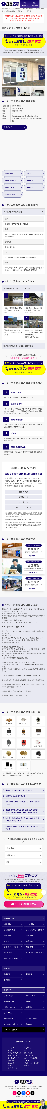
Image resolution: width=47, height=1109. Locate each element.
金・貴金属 (10, 848)
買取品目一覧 (9, 918)
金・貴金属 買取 (9, 930)
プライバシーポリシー (12, 1024)
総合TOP (7, 990)
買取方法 (30, 180)
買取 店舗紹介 (16, 8)
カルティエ (28, 1053)
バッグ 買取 (30, 924)
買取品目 (30, 187)
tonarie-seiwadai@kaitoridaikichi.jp (25, 116)
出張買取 (33, 565)
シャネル (11, 1065)
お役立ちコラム (9, 1007)
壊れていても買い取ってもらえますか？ (20, 790)
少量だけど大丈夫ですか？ (15, 796)
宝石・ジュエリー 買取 (34, 930)
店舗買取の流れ (10, 180)
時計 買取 (7, 924)
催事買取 (33, 582)
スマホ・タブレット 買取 (34, 952)
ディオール (28, 1048)
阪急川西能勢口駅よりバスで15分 (17, 288)
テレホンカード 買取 (11, 958)
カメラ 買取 (8, 952)
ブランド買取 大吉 (6, 8)
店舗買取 (33, 549)
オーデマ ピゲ (13, 1055)
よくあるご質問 (10, 194)
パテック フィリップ (15, 1053)
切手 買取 (29, 941)
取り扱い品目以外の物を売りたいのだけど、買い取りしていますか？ (22, 819)
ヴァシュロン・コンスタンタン (14, 1059)
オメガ (10, 1050)
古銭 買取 (29, 947)
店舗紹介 (29, 1001)
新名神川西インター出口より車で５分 (18, 346)
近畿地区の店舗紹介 (28, 8)
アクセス (30, 173)
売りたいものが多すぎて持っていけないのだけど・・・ (23, 802)
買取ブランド (30, 995)
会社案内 (29, 1024)
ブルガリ (27, 1060)
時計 (8, 862)
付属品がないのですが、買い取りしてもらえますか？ (22, 827)
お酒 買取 (7, 935)
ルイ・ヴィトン (13, 1068)
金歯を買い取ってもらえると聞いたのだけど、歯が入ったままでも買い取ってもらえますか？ (22, 811)
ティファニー (28, 1055)
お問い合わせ (9, 1018)
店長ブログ (8, 127)
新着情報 (29, 1007)
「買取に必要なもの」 (16, 20)
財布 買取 (29, 935)
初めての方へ (9, 995)
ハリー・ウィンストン (31, 1058)
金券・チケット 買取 (11, 947)
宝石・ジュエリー (12, 855)
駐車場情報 (9, 173)
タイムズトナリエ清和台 (13, 211)
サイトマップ (8, 1013)
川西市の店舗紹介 (10, 11)
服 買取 (6, 941)
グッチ (26, 1050)
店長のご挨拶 (9, 187)
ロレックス (12, 1048)
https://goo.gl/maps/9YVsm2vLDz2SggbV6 (20, 257)
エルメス (11, 1063)
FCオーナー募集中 (10, 1030)
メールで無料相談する (25, 903)
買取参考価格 (9, 1001)
